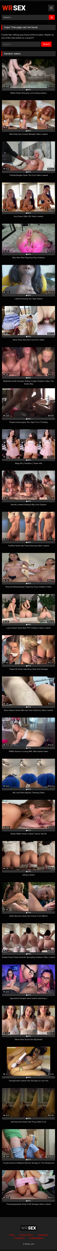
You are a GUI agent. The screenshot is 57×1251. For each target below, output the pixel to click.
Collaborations (36, 1238)
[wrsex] (23, 8)
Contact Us (19, 1238)
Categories (43, 1235)
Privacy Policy (26, 1235)
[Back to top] (49, 1243)
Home (12, 1235)
